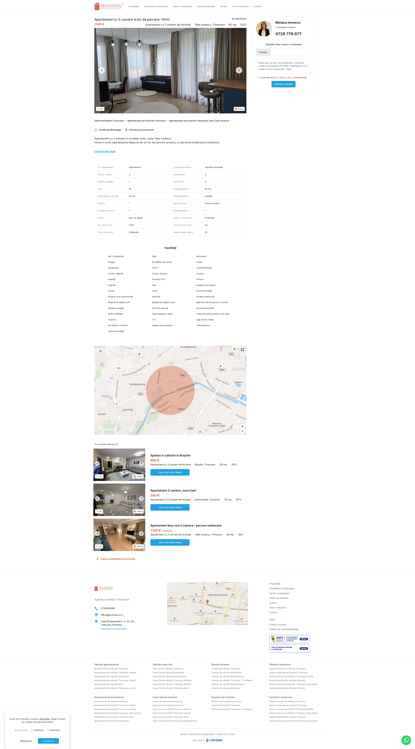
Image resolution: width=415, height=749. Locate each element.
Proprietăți (134, 6)
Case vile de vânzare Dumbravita (168, 672)
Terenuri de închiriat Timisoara (225, 705)
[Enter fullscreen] (242, 349)
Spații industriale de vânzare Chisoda (287, 688)
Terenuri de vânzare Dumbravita (226, 672)
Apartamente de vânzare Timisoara (111, 668)
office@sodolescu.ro (112, 614)
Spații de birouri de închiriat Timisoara (287, 701)
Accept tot (48, 741)
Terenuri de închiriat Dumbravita (226, 701)
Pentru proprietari (206, 6)
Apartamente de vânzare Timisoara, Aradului (115, 672)
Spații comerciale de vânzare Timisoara (288, 672)
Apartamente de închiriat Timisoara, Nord (113, 717)
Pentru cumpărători (182, 6)
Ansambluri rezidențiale (156, 6)
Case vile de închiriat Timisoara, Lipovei (172, 713)
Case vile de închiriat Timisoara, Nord (170, 717)
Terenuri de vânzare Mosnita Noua (227, 676)
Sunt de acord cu (284, 77)
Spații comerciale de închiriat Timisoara (288, 705)
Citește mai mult (104, 151)
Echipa (223, 6)
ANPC (272, 619)
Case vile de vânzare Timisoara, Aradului (172, 680)
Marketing (55, 730)
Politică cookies (277, 624)
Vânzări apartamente (106, 664)
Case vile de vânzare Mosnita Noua (169, 676)
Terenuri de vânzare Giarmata (225, 688)
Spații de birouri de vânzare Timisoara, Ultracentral (293, 684)
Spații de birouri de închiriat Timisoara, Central (291, 709)
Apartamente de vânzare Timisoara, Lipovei (115, 688)
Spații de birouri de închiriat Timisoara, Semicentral (293, 721)
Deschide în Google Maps (114, 628)
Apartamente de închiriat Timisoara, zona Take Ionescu (199, 120)
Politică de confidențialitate (283, 629)
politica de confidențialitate (293, 77)
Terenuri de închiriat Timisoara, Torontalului (231, 709)
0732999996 (108, 608)
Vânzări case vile (162, 664)
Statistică (38, 730)
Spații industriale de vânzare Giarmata (287, 680)
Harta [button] (240, 109)
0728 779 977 (288, 33)
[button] (102, 70)
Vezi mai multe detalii (170, 472)
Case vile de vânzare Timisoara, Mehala (172, 684)
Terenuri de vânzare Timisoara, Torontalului (231, 680)
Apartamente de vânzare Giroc (108, 684)
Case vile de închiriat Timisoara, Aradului (172, 709)
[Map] (170, 390)
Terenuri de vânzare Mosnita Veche (228, 684)
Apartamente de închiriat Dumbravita (111, 721)
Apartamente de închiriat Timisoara (146, 120)
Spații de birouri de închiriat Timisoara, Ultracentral (293, 713)
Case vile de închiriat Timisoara (168, 701)
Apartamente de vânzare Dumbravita (111, 676)
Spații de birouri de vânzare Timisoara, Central (291, 676)
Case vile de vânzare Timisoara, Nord (171, 688)
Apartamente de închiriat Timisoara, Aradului (115, 709)
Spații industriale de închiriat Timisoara (287, 717)
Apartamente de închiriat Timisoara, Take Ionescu (118, 713)
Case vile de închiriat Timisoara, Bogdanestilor (175, 721)
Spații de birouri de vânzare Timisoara (287, 668)
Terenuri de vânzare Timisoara (225, 668)
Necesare (23, 730)
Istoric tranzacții (240, 6)
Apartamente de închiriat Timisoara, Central (114, 705)
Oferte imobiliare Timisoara (109, 120)
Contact (258, 6)
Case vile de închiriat (165, 697)
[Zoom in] (242, 426)
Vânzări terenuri (220, 664)
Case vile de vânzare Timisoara (168, 668)
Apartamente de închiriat (109, 697)
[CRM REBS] (214, 740)
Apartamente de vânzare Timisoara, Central (115, 680)
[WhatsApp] (406, 740)
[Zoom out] (242, 431)
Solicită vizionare (283, 84)
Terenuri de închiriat (223, 697)
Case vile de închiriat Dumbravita (168, 705)
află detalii (44, 719)
